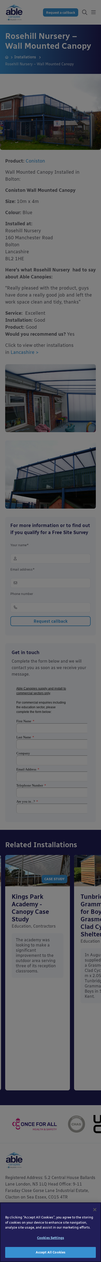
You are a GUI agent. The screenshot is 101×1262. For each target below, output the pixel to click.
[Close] (94, 1209)
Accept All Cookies (50, 1252)
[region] (50, 1232)
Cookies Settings (50, 1238)
